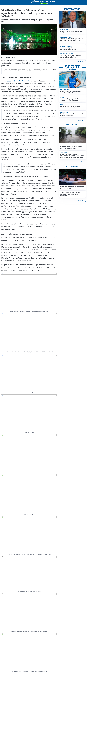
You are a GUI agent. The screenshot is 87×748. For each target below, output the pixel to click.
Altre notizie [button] (80, 61)
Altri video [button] (81, 162)
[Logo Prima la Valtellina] (43, 2)
